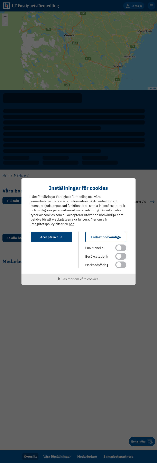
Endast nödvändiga (106, 237)
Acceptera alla (51, 237)
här (71, 224)
